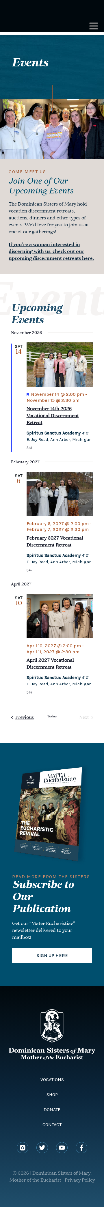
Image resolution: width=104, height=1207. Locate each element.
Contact (52, 1124)
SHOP (52, 1094)
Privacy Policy (80, 1180)
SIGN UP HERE (52, 955)
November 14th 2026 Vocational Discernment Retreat (53, 416)
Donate (52, 1109)
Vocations (52, 1079)
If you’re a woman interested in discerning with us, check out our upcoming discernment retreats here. (51, 251)
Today (52, 716)
